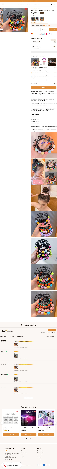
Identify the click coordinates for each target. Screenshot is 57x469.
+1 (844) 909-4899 (9, 456)
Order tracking (24, 452)
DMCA (22, 456)
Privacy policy (40, 450)
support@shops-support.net (10, 457)
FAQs (22, 454)
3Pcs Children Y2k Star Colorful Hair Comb (21, 347)
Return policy (39, 456)
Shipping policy (40, 454)
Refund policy (40, 459)
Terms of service (40, 452)
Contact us (23, 450)
